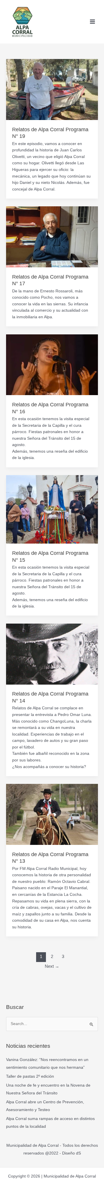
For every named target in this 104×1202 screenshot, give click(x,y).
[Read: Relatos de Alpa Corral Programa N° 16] (52, 364)
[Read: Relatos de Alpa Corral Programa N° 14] (52, 654)
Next (52, 966)
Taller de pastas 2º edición (30, 1076)
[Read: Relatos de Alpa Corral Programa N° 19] (52, 89)
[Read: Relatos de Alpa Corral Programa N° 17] (52, 237)
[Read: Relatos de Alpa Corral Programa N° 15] (52, 509)
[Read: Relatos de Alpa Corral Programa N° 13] (52, 814)
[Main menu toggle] (93, 22)
